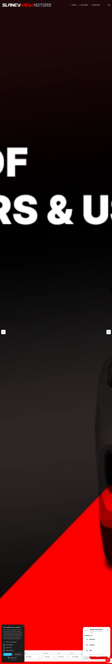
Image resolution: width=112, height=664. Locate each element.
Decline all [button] (18, 654)
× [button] (22, 626)
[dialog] (13, 643)
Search (98, 656)
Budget (71, 653)
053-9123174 (84, 5)
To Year (58, 653)
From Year (45, 653)
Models (25, 653)
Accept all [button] (8, 654)
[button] (13, 657)
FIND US (74, 5)
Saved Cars (96, 5)
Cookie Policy (13, 659)
